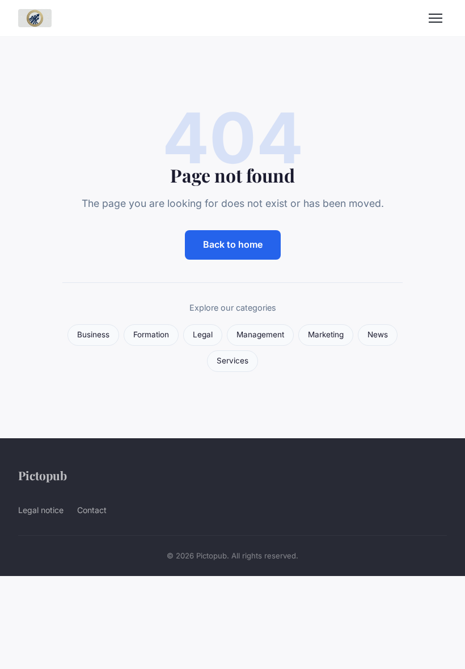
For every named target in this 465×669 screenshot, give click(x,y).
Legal (203, 334)
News (377, 334)
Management (260, 334)
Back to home (233, 244)
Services (232, 360)
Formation (151, 334)
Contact (92, 510)
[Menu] (435, 18)
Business (93, 334)
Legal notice (41, 510)
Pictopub (42, 475)
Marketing (326, 334)
